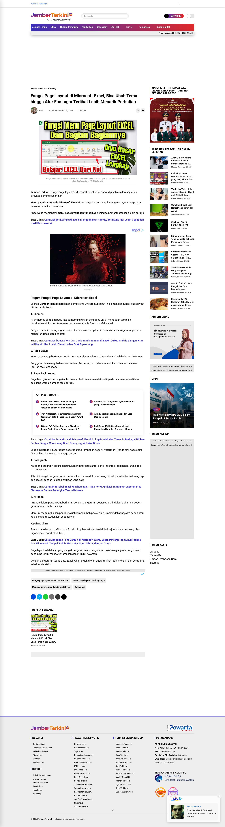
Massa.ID (155, 555)
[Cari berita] (126, 16)
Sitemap (154, 562)
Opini (156, 409)
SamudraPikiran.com (83, 784)
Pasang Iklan (38, 762)
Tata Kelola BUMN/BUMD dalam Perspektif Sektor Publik (171, 416)
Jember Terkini (39, 27)
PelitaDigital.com (81, 777)
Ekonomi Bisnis (39, 779)
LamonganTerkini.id (124, 792)
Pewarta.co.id (80, 744)
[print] (51, 597)
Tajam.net (78, 751)
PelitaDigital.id (80, 781)
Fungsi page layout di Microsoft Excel (50, 580)
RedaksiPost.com (82, 773)
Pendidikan (87, 27)
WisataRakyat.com (82, 788)
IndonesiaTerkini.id (124, 744)
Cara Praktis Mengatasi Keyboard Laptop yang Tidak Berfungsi (114, 403)
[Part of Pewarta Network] (180, 730)
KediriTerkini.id (122, 788)
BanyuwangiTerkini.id (125, 773)
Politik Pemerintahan (42, 775)
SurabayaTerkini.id (123, 762)
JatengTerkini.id (122, 751)
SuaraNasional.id (81, 748)
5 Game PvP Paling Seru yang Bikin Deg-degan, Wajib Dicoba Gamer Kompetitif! (60, 427)
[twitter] (179, 4)
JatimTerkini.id (122, 748)
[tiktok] (193, 4)
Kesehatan (101, 27)
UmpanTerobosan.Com (163, 559)
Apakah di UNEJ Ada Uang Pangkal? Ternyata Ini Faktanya (181, 270)
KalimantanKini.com (83, 792)
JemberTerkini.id (38, 88)
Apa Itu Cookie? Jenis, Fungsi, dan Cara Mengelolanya (113, 415)
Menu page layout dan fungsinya (89, 580)
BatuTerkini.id (121, 766)
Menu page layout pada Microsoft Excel (51, 587)
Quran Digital (163, 27)
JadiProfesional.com (83, 799)
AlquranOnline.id (81, 806)
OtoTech (115, 27)
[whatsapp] (45, 597)
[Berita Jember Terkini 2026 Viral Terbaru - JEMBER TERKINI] (52, 19)
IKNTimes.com (80, 770)
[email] (57, 597)
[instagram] (183, 4)
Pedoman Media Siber (42, 748)
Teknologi (52, 88)
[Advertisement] (112, 60)
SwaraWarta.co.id (82, 759)
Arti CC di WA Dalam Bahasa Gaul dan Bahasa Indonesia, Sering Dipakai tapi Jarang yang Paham (181, 160)
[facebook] (174, 4)
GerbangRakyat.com (83, 762)
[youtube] (188, 4)
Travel (129, 27)
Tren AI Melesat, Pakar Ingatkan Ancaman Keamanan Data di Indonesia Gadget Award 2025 (62, 417)
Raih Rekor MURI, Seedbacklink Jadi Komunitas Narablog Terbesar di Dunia (113, 427)
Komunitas (144, 27)
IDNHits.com (79, 766)
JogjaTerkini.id (122, 755)
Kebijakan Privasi (40, 751)
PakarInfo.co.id (80, 795)
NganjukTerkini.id (123, 784)
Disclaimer (37, 755)
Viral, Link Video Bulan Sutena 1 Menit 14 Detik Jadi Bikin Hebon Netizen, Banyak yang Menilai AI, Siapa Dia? (182, 192)
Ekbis (53, 27)
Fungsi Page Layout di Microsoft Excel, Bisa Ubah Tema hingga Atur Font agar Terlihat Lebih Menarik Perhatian (43, 639)
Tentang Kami (39, 744)
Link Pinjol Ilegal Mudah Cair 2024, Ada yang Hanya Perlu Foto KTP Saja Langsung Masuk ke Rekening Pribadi (182, 176)
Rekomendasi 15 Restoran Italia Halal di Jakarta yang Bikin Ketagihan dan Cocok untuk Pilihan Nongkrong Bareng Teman (182, 302)
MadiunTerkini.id (123, 777)
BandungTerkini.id (123, 759)
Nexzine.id (78, 803)
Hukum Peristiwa (69, 27)
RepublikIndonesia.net (84, 755)
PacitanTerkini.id (123, 781)
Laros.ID (154, 551)
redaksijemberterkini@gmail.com (176, 759)
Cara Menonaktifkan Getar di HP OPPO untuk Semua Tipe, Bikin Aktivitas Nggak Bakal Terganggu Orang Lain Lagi (182, 255)
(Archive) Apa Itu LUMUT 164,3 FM (179, 223)
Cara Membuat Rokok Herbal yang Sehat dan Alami (182, 208)
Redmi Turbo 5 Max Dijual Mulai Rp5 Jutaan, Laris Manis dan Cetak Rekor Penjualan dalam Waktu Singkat (58, 404)
